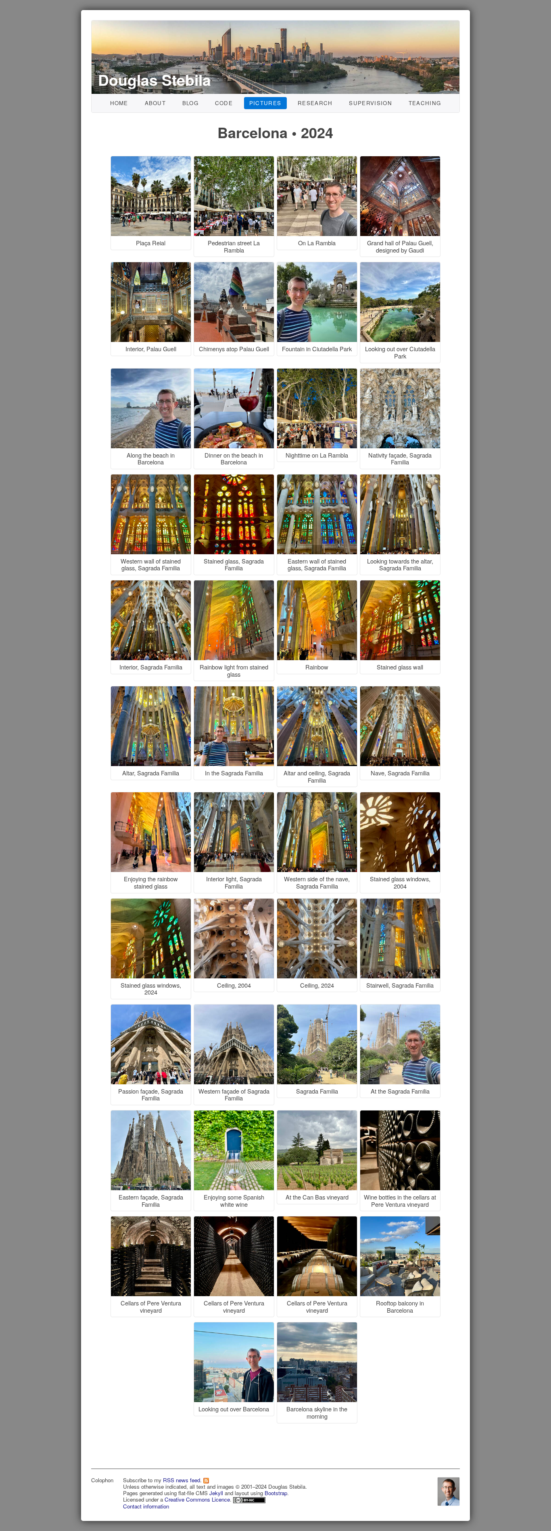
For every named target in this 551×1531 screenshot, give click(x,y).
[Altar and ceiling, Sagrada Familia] (318, 690)
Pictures (265, 103)
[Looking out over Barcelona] (235, 1326)
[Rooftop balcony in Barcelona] (400, 1220)
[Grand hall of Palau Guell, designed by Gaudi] (400, 160)
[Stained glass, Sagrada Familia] (235, 479)
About (155, 103)
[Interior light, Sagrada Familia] (235, 796)
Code (224, 103)
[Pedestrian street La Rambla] (235, 160)
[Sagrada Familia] (318, 1009)
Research (315, 103)
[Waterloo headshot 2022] (448, 1490)
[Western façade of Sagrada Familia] (235, 1009)
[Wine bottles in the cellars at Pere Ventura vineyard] (400, 1115)
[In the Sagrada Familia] (235, 690)
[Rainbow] (318, 584)
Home (119, 103)
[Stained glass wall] (400, 584)
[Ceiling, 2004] (235, 903)
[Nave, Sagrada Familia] (400, 690)
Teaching (425, 103)
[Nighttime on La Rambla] (318, 373)
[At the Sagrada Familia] (400, 1009)
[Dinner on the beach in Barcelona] (235, 373)
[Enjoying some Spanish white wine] (235, 1115)
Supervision (370, 103)
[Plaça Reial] (152, 160)
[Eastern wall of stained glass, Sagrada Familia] (318, 479)
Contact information (146, 1506)
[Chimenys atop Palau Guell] (235, 266)
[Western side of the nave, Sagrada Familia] (318, 796)
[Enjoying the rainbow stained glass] (152, 796)
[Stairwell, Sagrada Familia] (400, 903)
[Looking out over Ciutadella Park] (400, 266)
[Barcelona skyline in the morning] (317, 1326)
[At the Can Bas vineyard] (318, 1115)
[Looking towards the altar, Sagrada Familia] (400, 479)
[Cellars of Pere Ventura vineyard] (152, 1220)
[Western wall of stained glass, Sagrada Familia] (152, 479)
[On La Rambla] (318, 160)
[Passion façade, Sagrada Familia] (152, 1009)
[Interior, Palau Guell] (152, 266)
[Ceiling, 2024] (318, 903)
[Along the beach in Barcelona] (152, 373)
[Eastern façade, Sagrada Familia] (152, 1115)
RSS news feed (181, 1480)
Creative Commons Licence (197, 1499)
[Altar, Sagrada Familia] (152, 690)
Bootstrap (276, 1493)
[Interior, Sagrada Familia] (152, 584)
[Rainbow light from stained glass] (235, 584)
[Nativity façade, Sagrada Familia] (400, 373)
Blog (190, 103)
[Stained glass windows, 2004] (400, 796)
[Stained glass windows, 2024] (152, 903)
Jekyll (216, 1493)
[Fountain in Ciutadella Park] (318, 266)
